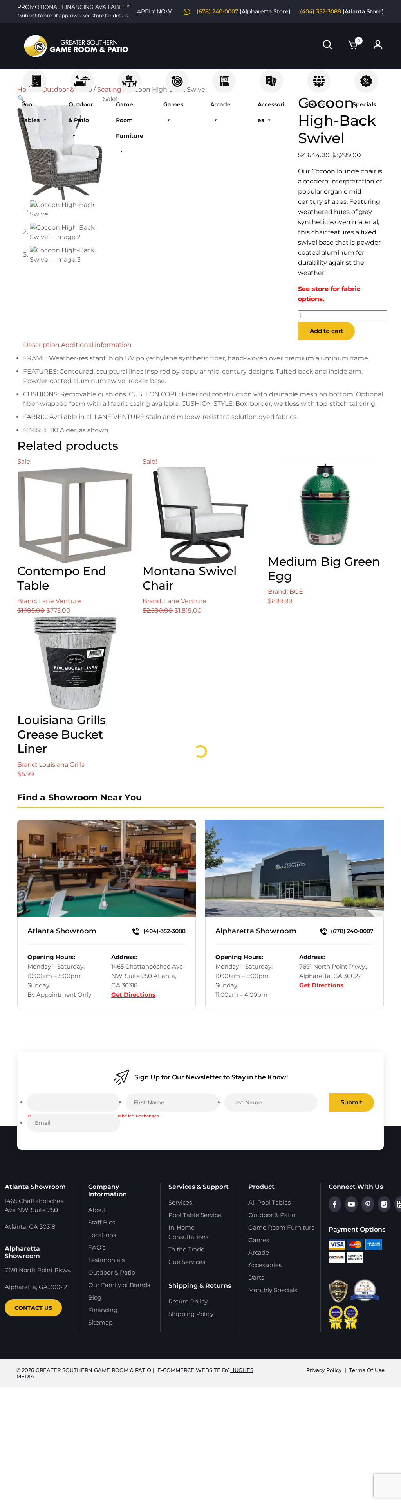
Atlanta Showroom (61, 931)
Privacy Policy (323, 1370)
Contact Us (33, 1307)
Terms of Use (367, 1370)
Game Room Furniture (129, 77)
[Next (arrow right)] (387, 751)
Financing (102, 1310)
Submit (351, 1102)
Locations (102, 1235)
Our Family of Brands (119, 1285)
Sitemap (100, 1322)
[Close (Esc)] (375, 8)
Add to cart (326, 330)
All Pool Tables (269, 1202)
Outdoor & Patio (82, 77)
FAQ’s (96, 1247)
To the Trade (186, 1249)
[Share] (358, 8)
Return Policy (188, 1301)
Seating (109, 89)
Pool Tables (34, 77)
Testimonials (106, 1260)
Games (177, 77)
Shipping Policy (190, 1314)
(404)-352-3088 (164, 931)
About (97, 1210)
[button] (21, 98)
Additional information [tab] (96, 345)
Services (318, 77)
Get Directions (133, 994)
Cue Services (186, 1262)
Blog (94, 1297)
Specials (366, 77)
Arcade (224, 77)
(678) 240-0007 (351, 931)
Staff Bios (101, 1222)
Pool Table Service (194, 1215)
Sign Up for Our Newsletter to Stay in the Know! (211, 1077)
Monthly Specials (272, 1290)
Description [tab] (41, 345)
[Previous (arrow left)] (13, 751)
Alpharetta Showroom (255, 931)
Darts (256, 1277)
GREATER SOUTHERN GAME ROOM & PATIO (93, 1370)
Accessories (271, 77)
